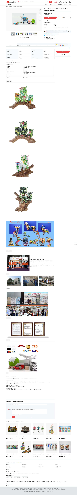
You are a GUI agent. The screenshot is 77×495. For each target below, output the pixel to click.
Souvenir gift (56, 467)
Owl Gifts (38, 481)
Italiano (34, 489)
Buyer (50, 4)
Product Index (54, 488)
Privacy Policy (51, 491)
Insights (61, 488)
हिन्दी (50, 489)
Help (54, 4)
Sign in (70, 2)
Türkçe (56, 489)
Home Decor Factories (20, 481)
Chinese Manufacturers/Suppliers (28, 488)
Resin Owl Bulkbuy (9, 483)
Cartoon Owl (58, 481)
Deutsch (37, 489)
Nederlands (40, 489)
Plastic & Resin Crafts (15, 6)
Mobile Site (58, 488)
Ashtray (39, 467)
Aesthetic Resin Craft (25, 477)
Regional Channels (49, 488)
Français (27, 489)
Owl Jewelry (64, 481)
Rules (70, 4)
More (7, 485)
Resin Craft (20, 6)
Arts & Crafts (10, 6)
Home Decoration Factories (11, 481)
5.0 (59, 45)
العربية (43, 489)
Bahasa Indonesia (63, 489)
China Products (21, 488)
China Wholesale (35, 488)
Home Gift (33, 481)
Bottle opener (8, 466)
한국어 (46, 489)
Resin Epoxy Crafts (9, 477)
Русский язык (30, 489)
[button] (51, 45)
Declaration (47, 491)
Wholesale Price (40, 488)
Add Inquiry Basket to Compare (24, 37)
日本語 (48, 489)
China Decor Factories (28, 481)
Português (23, 489)
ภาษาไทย (53, 489)
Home (7, 6)
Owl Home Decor (52, 481)
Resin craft (23, 467)
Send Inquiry (50, 17)
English (18, 489)
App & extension (59, 4)
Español (20, 489)
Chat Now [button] (64, 17)
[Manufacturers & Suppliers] (11, 2)
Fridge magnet (24, 464)
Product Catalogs (18, 462)
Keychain (39, 464)
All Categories (9, 4)
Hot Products (16, 488)
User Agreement (43, 491)
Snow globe (56, 464)
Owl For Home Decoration (45, 481)
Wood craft (7, 464)
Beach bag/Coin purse (58, 466)
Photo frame (24, 466)
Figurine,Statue (8, 467)
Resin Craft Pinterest (17, 477)
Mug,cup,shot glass (41, 466)
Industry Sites (44, 488)
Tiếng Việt (59, 489)
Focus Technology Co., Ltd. (32, 491)
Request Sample (60, 20)
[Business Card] (69, 47)
